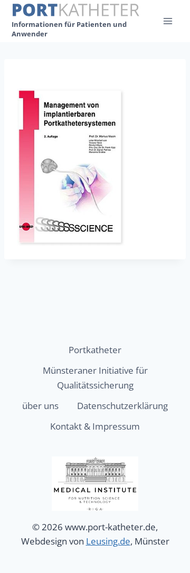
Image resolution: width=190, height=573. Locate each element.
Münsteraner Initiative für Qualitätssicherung (95, 377)
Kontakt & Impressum (95, 426)
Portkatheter (95, 350)
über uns (40, 406)
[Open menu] (167, 21)
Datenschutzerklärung (122, 406)
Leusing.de (108, 541)
